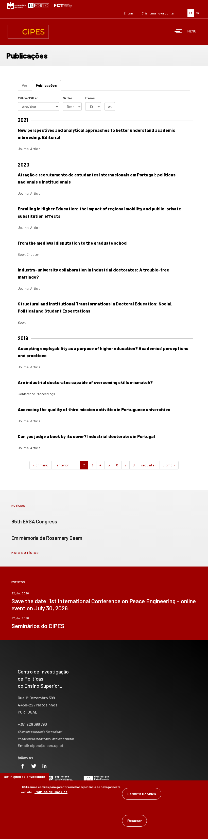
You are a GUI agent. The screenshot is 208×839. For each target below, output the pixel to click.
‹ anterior (62, 465)
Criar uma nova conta (158, 13)
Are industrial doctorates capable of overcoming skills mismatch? (85, 382)
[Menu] (178, 31)
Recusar (134, 821)
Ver (24, 85)
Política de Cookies (50, 792)
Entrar (128, 13)
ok (110, 106)
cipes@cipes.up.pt (47, 745)
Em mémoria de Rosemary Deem (46, 538)
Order (67, 98)
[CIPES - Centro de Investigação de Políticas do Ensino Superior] (28, 32)
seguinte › (149, 465)
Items (90, 98)
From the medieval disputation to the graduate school (73, 242)
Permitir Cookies (141, 794)
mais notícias (25, 552)
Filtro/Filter (28, 98)
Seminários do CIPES (37, 625)
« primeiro (40, 465)
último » (169, 465)
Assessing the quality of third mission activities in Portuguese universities (94, 409)
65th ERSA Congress (34, 521)
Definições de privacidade (24, 776)
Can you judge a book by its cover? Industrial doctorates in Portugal (86, 436)
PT (191, 13)
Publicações (48, 87)
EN (197, 13)
